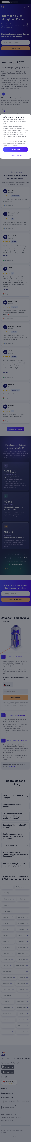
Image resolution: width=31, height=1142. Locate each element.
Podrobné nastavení (15, 155)
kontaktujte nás (12, 145)
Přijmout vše (15, 149)
